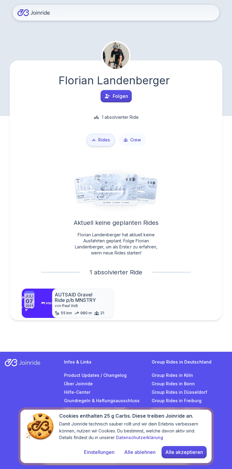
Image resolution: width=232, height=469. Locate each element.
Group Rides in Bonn (173, 383)
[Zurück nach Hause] (34, 12)
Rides (104, 139)
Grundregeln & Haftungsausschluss (102, 400)
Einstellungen (99, 452)
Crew (135, 139)
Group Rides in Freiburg (176, 400)
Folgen (120, 96)
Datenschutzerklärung (139, 437)
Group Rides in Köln (172, 375)
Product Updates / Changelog (95, 375)
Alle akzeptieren (184, 452)
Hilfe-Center (77, 392)
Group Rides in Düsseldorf (179, 392)
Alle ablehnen (140, 452)
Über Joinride (78, 383)
